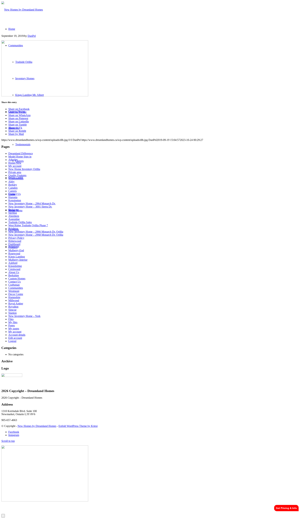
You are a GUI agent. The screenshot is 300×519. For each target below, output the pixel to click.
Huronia (12, 197)
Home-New (14, 162)
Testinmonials (15, 178)
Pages (11, 325)
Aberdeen (13, 216)
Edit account (15, 337)
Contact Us (14, 281)
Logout (12, 341)
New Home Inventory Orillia (24, 169)
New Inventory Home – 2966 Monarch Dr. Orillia (35, 231)
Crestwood (14, 269)
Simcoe (12, 309)
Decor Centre (15, 294)
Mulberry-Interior (17, 259)
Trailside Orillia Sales (20, 222)
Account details (16, 334)
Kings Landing (16, 256)
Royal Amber (15, 303)
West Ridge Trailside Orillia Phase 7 (28, 225)
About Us (13, 272)
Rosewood (14, 253)
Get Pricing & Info (286, 508)
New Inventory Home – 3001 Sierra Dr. (30, 206)
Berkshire (13, 275)
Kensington (14, 200)
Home (11, 194)
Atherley (13, 159)
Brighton (13, 228)
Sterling (12, 212)
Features (13, 247)
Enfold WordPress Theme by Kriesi (78, 426)
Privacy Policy (16, 237)
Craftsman (14, 284)
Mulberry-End (16, 250)
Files (11, 319)
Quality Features (17, 175)
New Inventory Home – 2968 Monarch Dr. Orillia (35, 234)
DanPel (32, 35)
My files (12, 322)
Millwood (13, 300)
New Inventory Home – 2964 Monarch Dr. (32, 203)
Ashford (12, 262)
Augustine (14, 219)
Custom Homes (16, 278)
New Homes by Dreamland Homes (37, 426)
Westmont (13, 291)
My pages (13, 328)
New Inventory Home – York (24, 316)
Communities (15, 287)
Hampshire (14, 297)
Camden (13, 187)
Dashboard (14, 244)
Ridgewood (14, 241)
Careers (12, 191)
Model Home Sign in (19, 156)
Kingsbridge (15, 266)
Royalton (13, 306)
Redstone (13, 209)
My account (14, 165)
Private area (14, 172)
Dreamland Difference (20, 153)
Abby (11, 181)
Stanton (12, 312)
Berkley (12, 184)
